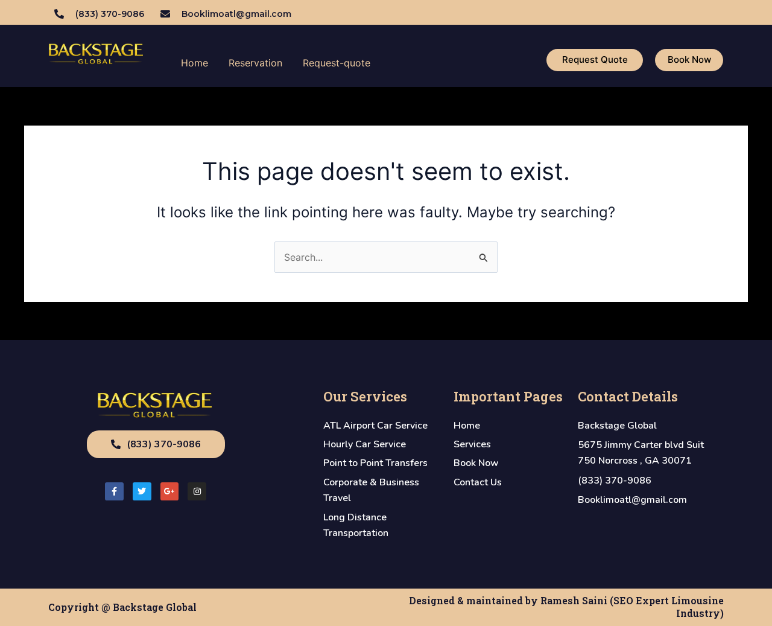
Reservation (255, 63)
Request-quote (336, 63)
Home (194, 63)
